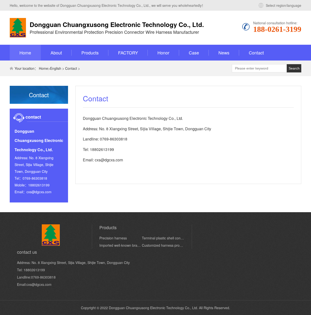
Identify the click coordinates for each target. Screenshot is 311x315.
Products (90, 52)
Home (25, 52)
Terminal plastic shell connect (163, 238)
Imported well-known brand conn (120, 245)
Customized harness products (163, 245)
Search (294, 68)
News (223, 52)
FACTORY (128, 52)
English (55, 68)
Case (194, 52)
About (56, 52)
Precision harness (113, 238)
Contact (256, 52)
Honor (163, 52)
